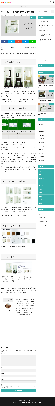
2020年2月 (41, 160)
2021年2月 (41, 146)
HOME (3, 6)
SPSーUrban (17, 15)
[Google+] (18, 41)
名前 (2, 367)
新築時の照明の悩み (43, 30)
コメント (3, 353)
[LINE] (32, 41)
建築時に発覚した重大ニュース (46, 21)
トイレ (8, 6)
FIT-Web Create (26, 402)
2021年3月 (41, 142)
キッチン (51, 76)
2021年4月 (41, 138)
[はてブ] (25, 41)
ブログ (41, 185)
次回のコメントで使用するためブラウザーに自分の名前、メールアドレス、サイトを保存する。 (18, 386)
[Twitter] (11, 41)
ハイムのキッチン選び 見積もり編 (45, 86)
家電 (41, 196)
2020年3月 (41, 156)
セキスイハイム (24, 15)
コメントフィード (43, 221)
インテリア (42, 174)
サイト (2, 379)
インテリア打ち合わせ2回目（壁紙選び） (45, 35)
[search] (52, 11)
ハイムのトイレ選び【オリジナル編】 (18, 6)
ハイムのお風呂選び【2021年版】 (46, 100)
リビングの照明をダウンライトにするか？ (46, 26)
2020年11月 (41, 153)
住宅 (6, 15)
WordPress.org (42, 225)
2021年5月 (41, 135)
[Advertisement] (11, 331)
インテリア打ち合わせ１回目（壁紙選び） (45, 40)
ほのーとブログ (32, 400)
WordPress (39, 402)
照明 (41, 203)
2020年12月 (41, 149)
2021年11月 (41, 124)
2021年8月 (41, 128)
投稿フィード (42, 217)
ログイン (41, 214)
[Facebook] (4, 41)
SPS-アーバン (11, 15)
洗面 (41, 199)
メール (3, 373)
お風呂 (52, 90)
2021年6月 (41, 131)
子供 (41, 192)
